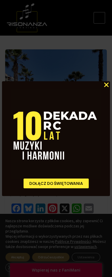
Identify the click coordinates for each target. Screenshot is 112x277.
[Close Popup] (106, 85)
